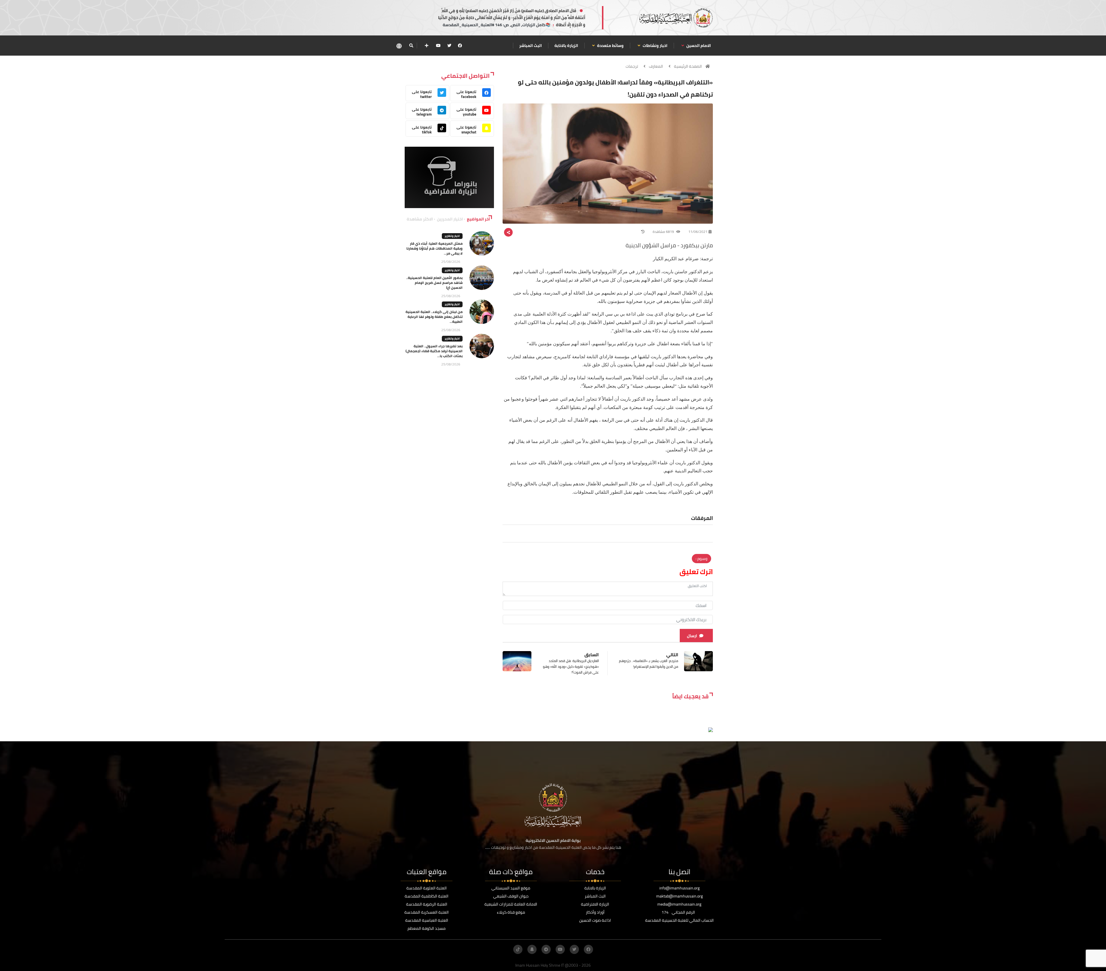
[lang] (399, 46)
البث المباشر (530, 45)
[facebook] (460, 45)
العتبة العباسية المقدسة (426, 920)
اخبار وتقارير (452, 236)
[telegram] (546, 949)
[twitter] (449, 45)
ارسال (692, 636)
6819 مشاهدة (664, 231)
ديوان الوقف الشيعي (511, 896)
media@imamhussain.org (679, 904)
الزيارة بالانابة (566, 45)
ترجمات (632, 66)
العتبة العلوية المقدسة (426, 888)
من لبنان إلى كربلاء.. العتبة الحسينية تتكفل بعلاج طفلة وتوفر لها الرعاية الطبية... (434, 316)
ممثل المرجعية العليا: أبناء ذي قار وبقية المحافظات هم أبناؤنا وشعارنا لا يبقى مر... (434, 248)
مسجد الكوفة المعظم (427, 928)
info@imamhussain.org (679, 888)
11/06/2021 (697, 231)
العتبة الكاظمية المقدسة (426, 896)
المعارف (656, 66)
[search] (411, 45)
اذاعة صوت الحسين (595, 920)
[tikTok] (517, 949)
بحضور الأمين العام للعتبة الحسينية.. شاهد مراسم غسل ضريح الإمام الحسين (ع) (434, 282)
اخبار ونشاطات (654, 45)
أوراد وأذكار (595, 912)
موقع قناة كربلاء (511, 912)
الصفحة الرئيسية (688, 66)
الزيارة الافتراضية (595, 904)
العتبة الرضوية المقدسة (426, 904)
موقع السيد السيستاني (510, 888)
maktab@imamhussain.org (679, 896)
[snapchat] (532, 949)
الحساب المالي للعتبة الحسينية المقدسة (679, 920)
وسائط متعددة (610, 45)
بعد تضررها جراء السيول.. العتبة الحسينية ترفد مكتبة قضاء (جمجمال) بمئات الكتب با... (434, 351)
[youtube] (438, 45)
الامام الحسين (698, 45)
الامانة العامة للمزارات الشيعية (510, 904)
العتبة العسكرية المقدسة (426, 912)
